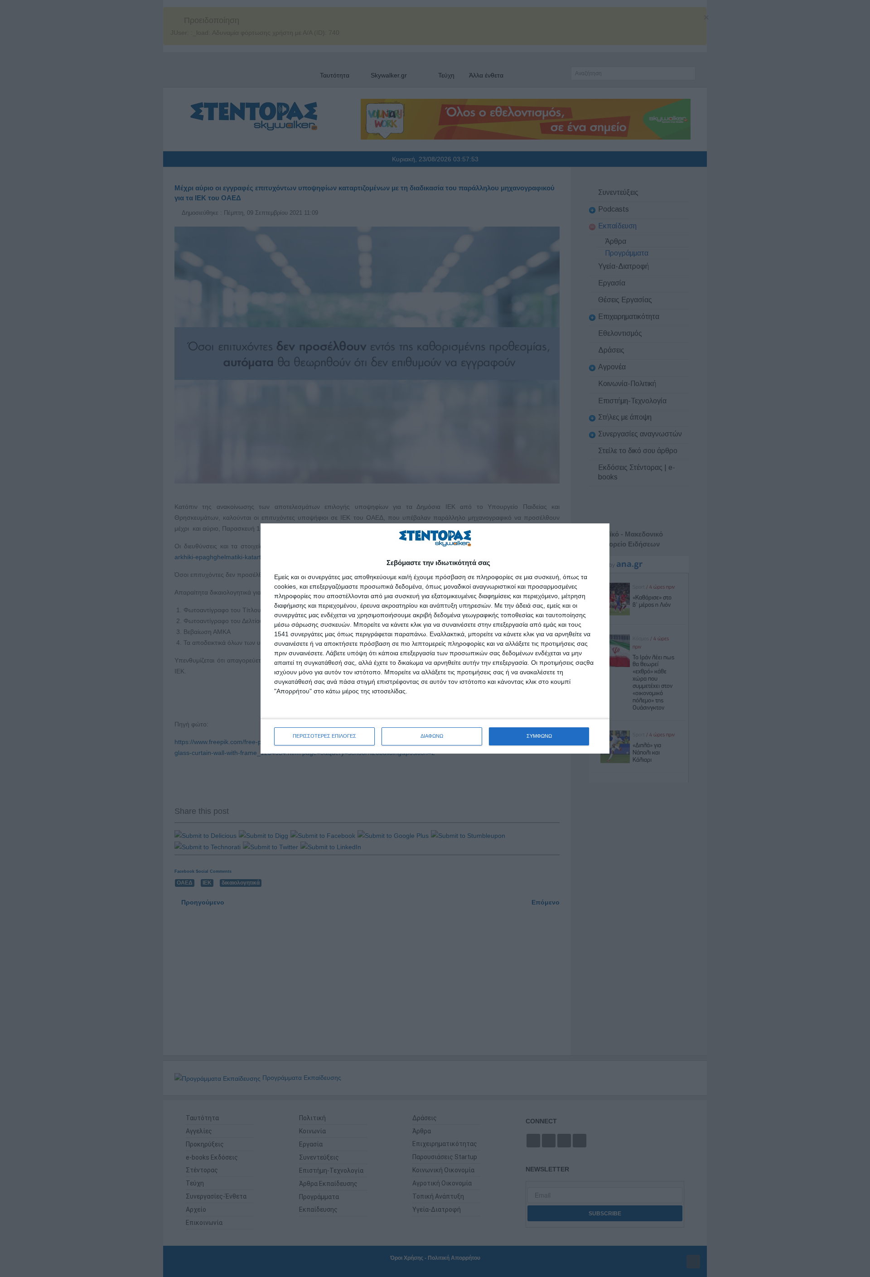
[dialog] (435, 638)
